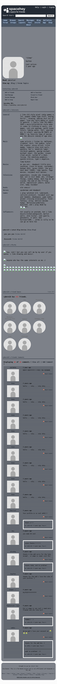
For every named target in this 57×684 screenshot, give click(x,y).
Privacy (44, 673)
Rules (13, 673)
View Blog (31, 230)
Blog (39, 20)
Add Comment (48, 362)
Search (50, 16)
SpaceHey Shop (40, 674)
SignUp (52, 7)
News (8, 673)
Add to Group (8, 99)
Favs (30, 23)
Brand (23, 673)
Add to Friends (9, 92)
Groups (13, 23)
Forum (5, 23)
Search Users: (9, 15)
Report (44, 525)
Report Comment (48, 373)
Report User (34, 99)
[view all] (51, 291)
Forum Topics (23, 83)
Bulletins (47, 20)
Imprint (51, 673)
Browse (13, 20)
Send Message (8, 95)
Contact (15, 674)
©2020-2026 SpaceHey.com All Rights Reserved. (28, 677)
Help (37, 7)
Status (32, 674)
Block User (33, 97)
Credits (29, 673)
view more (20, 234)
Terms (38, 673)
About (28, 25)
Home (5, 20)
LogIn (44, 7)
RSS (34, 673)
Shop (50, 23)
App (44, 23)
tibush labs (34, 666)
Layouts (22, 23)
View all (36, 362)
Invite (37, 23)
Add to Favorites (35, 92)
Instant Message (9, 97)
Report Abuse (24, 674)
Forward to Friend (36, 95)
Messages (30, 20)
